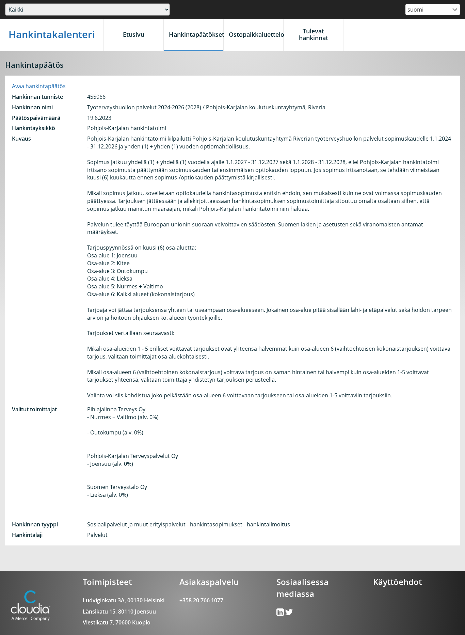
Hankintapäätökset (196, 34)
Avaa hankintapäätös (39, 86)
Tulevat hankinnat (313, 34)
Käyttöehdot (397, 581)
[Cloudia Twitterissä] (280, 613)
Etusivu (133, 34)
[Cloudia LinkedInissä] (289, 613)
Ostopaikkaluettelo (256, 34)
